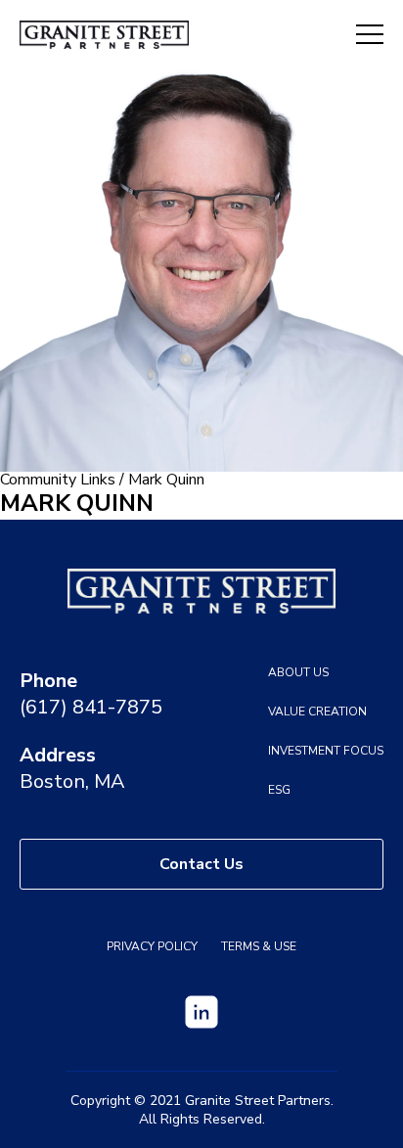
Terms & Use (258, 946)
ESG (279, 790)
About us (298, 672)
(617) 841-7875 (91, 707)
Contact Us (201, 864)
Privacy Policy (152, 946)
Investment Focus (325, 750)
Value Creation (317, 711)
